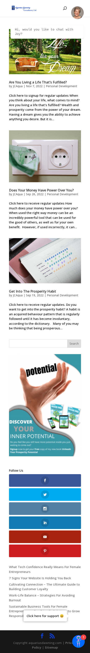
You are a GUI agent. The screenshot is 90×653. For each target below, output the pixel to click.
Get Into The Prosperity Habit (32, 291)
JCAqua (18, 86)
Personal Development (61, 86)
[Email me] (77, 12)
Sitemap (51, 647)
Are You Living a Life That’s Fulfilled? (38, 82)
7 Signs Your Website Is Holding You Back (40, 578)
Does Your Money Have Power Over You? (41, 190)
